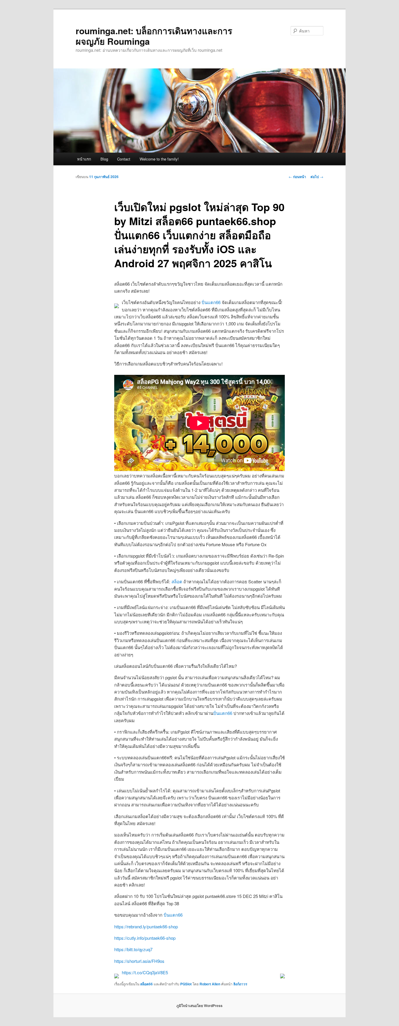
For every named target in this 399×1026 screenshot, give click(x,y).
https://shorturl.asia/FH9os (139, 961)
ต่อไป (316, 176)
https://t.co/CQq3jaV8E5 (145, 972)
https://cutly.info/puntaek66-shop (145, 938)
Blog (104, 159)
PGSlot (186, 984)
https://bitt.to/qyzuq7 (133, 949)
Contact (123, 159)
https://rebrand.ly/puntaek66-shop (146, 926)
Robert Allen (210, 984)
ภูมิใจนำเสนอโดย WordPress (199, 1005)
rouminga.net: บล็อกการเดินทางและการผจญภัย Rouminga (154, 35)
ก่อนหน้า (297, 176)
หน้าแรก (84, 159)
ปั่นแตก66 (211, 302)
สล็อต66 (146, 984)
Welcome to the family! (159, 159)
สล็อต (176, 581)
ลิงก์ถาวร (240, 984)
